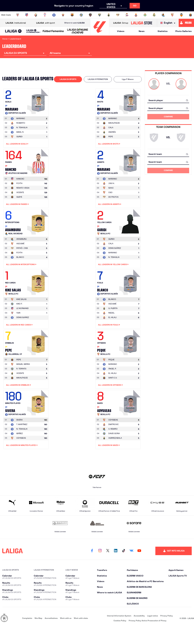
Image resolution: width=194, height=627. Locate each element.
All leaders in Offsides (109, 385)
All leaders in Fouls (108, 325)
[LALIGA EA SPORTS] (13, 31)
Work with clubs (81, 618)
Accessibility (139, 616)
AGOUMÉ (20, 244)
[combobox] (168, 100)
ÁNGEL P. (112, 369)
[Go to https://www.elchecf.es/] (63, 15)
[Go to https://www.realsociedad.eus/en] (163, 15)
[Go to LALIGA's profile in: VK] (131, 551)
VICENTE (20, 192)
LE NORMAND (22, 308)
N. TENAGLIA (21, 127)
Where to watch (74, 23)
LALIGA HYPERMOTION (98, 79)
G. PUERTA (112, 308)
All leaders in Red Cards (18, 325)
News (141, 31)
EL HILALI (112, 317)
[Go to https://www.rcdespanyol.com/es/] (136, 15)
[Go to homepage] (99, 34)
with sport (45, 23)
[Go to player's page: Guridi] (130, 221)
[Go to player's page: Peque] (130, 341)
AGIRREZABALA (115, 438)
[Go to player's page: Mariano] (38, 100)
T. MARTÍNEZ (21, 424)
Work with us (65, 618)
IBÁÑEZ (19, 433)
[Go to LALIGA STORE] (141, 23)
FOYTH (19, 183)
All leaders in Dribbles (17, 385)
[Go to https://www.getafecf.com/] (81, 15)
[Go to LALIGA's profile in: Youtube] (139, 551)
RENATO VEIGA (22, 188)
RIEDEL (111, 313)
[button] (13, 31)
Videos (120, 31)
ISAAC (111, 188)
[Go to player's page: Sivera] (38, 401)
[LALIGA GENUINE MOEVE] (77, 31)
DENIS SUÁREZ (114, 248)
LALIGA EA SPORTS (68, 79)
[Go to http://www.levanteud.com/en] (90, 15)
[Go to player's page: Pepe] (38, 341)
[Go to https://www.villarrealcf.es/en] (190, 15)
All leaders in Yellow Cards (112, 264)
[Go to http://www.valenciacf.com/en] (181, 15)
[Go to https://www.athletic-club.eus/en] (17, 15)
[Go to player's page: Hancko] (38, 160)
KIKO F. (19, 304)
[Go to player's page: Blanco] (130, 281)
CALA (110, 127)
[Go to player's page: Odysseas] (130, 401)
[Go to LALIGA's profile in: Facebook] (92, 551)
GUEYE (19, 197)
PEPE (110, 137)
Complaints (27, 618)
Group (120, 23)
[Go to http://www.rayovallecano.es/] (117, 15)
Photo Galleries (183, 31)
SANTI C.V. (112, 378)
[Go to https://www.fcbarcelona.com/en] (72, 15)
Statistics (162, 31)
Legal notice (152, 616)
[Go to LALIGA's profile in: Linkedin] (115, 551)
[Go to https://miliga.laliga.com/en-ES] (186, 23)
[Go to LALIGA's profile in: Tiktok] (123, 551)
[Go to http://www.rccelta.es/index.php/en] (45, 15)
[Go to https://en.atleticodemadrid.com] (26, 15)
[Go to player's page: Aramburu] (38, 221)
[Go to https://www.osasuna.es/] (35, 15)
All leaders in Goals (16, 144)
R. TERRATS (21, 369)
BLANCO (20, 257)
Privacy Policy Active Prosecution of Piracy (147, 621)
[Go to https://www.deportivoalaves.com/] (54, 15)
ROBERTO (20, 123)
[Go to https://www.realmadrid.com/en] (154, 15)
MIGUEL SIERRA (23, 364)
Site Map (38, 618)
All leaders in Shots (108, 144)
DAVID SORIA (114, 433)
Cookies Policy (120, 621)
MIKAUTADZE (114, 123)
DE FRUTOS (113, 197)
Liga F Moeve (128, 79)
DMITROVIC (113, 424)
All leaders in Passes (16, 204)
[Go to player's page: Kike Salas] (38, 281)
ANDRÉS (112, 132)
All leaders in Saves (108, 445)
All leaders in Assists (109, 204)
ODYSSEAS (21, 438)
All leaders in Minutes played (21, 445)
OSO (110, 192)
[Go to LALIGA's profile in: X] (107, 551)
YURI (18, 313)
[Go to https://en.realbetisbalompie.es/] (145, 15)
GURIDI (19, 137)
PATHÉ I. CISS (22, 248)
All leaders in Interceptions (20, 264)
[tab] (68, 79)
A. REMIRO (113, 429)
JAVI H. (111, 183)
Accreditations (51, 618)
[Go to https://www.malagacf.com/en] (99, 15)
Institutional (16, 23)
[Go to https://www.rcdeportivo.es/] (127, 15)
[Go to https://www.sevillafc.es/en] (172, 15)
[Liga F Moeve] (53, 31)
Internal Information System (119, 616)
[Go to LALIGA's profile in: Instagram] (100, 551)
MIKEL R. (20, 132)
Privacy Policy (166, 616)
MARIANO (112, 253)
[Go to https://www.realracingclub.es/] (108, 15)
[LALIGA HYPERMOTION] (33, 31)
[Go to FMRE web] (4, 618)
